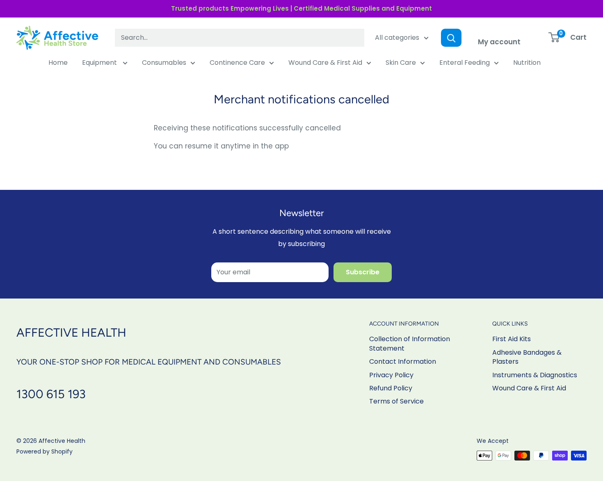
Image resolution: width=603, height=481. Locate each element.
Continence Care (237, 62)
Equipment (100, 62)
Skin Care (401, 62)
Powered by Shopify (44, 451)
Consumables (164, 62)
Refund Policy (390, 388)
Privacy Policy (391, 375)
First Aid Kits (511, 339)
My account (499, 42)
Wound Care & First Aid (325, 62)
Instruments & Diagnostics (534, 375)
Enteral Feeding (464, 62)
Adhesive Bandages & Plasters (527, 357)
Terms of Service (396, 401)
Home (58, 62)
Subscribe (362, 272)
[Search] (451, 38)
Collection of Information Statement (409, 343)
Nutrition (527, 62)
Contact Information (402, 361)
